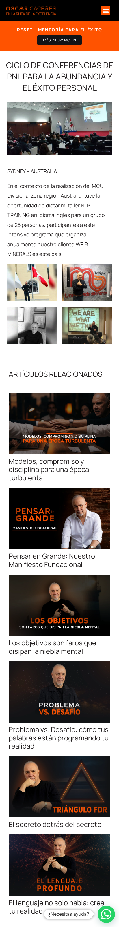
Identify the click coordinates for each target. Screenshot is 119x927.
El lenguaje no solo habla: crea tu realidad (56, 907)
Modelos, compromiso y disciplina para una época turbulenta (49, 469)
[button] (105, 10)
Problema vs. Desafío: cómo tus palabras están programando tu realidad (59, 738)
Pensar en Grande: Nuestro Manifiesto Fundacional (52, 560)
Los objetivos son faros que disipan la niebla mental (52, 647)
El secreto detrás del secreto (55, 824)
